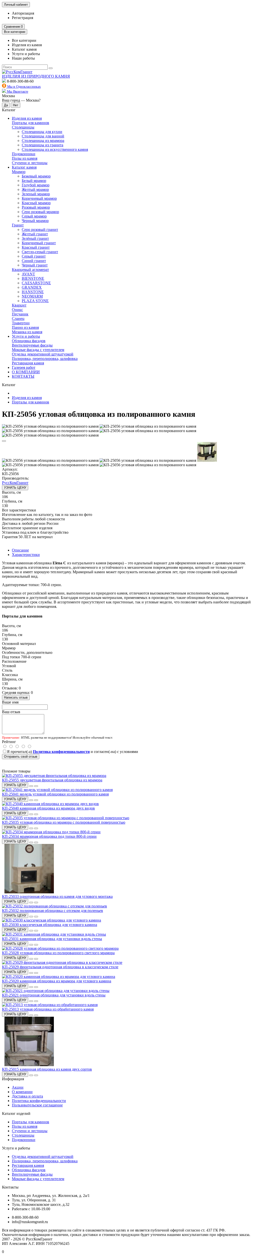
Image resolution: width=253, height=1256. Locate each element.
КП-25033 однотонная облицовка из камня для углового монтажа (57, 896)
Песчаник (20, 314)
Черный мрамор (35, 221)
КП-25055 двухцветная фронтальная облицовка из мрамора (52, 780)
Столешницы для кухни (42, 132)
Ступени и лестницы (29, 163)
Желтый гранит (35, 234)
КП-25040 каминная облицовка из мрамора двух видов (48, 808)
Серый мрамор (34, 216)
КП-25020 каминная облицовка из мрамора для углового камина (56, 981)
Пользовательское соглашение (37, 1105)
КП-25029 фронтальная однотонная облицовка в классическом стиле (60, 967)
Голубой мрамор (35, 185)
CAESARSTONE (36, 283)
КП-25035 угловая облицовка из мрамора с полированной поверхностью (63, 822)
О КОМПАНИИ (26, 372)
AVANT (28, 274)
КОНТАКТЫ (23, 376)
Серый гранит (34, 256)
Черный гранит (35, 265)
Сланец (18, 318)
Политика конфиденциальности (39, 1101)
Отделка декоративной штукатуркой (42, 354)
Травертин (21, 323)
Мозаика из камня (27, 332)
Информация (13, 1079)
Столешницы (23, 127)
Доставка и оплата (27, 1096)
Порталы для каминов (30, 123)
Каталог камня (24, 167)
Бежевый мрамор (36, 176)
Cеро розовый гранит (40, 229)
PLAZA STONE (35, 301)
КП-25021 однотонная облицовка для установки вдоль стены (53, 995)
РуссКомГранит (15, 483)
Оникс (17, 310)
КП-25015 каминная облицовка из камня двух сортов (47, 1069)
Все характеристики (19, 510)
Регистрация (22, 18)
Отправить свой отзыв (20, 756)
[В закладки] (31, 786)
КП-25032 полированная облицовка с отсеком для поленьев (52, 910)
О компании (22, 1092)
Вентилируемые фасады (32, 345)
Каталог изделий (16, 1113)
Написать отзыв (16, 697)
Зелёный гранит (35, 238)
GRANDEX (32, 287)
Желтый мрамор (35, 189)
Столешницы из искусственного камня (55, 149)
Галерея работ (23, 367)
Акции (17, 1087)
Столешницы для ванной (43, 136)
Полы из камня (24, 158)
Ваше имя (10, 702)
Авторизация (23, 13)
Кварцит (19, 305)
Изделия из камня (27, 118)
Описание (20, 550)
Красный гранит (36, 247)
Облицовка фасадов (28, 341)
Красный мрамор (36, 203)
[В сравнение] (4, 441)
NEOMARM (32, 296)
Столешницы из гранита (42, 145)
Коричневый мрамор (39, 198)
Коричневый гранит (39, 243)
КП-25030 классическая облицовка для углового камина (49, 925)
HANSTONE (33, 292)
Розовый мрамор (36, 207)
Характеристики (26, 554)
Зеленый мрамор (36, 194)
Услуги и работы (26, 336)
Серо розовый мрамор (40, 212)
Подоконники (23, 154)
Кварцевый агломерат (30, 269)
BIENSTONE (33, 278)
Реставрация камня (28, 363)
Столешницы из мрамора (43, 140)
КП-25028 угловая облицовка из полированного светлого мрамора (58, 953)
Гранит (18, 225)
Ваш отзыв (11, 712)
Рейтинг (9, 742)
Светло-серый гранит (40, 252)
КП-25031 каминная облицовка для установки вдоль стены (52, 939)
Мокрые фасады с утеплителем (38, 350)
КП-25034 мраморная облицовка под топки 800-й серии (49, 836)
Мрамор (18, 172)
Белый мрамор (34, 180)
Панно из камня (25, 327)
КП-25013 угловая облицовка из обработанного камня (48, 1009)
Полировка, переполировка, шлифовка (45, 358)
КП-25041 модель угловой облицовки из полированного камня (55, 794)
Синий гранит (34, 261)
